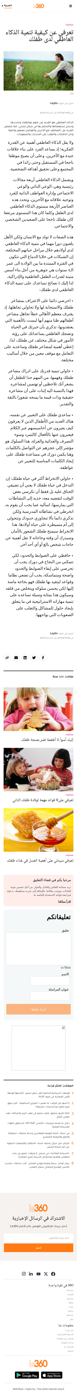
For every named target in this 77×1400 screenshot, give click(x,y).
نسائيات (69, 24)
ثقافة (71, 1302)
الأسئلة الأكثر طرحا (65, 1334)
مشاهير (70, 1315)
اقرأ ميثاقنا (64, 901)
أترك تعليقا (39, 1009)
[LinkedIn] (31, 1273)
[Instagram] (24, 1273)
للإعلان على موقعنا (65, 1338)
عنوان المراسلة (59, 989)
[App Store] (51, 1374)
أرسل (38, 1247)
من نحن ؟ (69, 1330)
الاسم (65, 974)
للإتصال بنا (68, 1346)
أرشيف (70, 1351)
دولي (71, 1319)
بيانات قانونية (67, 1342)
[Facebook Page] (53, 1273)
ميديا (71, 1307)
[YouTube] (38, 1273)
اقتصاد (70, 1294)
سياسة (70, 1290)
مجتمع (70, 1298)
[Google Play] (27, 1374)
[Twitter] (46, 1273)
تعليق (65, 930)
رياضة (70, 1311)
